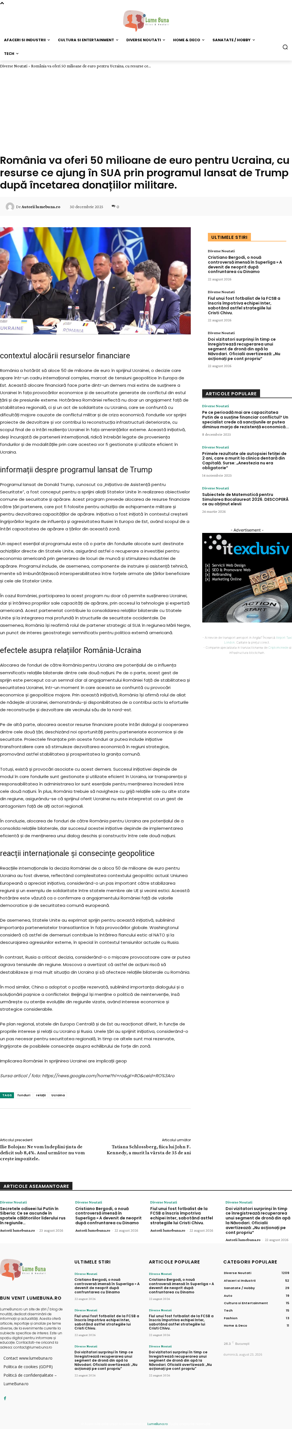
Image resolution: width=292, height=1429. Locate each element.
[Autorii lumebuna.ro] (11, 206)
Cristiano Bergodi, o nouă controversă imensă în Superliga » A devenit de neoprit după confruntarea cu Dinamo (245, 264)
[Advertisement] (146, 111)
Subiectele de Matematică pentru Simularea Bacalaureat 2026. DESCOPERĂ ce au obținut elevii (245, 499)
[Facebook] (5, 1398)
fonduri (23, 1095)
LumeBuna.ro (157, 1424)
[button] (285, 47)
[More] (280, 206)
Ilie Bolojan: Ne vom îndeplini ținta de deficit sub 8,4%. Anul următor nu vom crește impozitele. (42, 1152)
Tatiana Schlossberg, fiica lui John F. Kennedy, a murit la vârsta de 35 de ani (149, 1149)
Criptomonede (278, 648)
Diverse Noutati (13, 66)
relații (41, 1095)
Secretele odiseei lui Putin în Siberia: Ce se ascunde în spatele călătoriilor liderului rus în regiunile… (33, 1216)
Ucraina (58, 1095)
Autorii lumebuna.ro (41, 206)
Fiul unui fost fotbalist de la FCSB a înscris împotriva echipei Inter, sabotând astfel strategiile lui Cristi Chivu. (244, 305)
